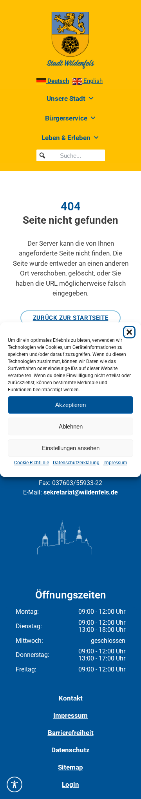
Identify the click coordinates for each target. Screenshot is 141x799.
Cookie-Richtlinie (31, 462)
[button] (129, 332)
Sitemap (70, 767)
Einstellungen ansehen (70, 448)
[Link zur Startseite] (70, 40)
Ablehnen (71, 426)
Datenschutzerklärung (76, 462)
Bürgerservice (66, 118)
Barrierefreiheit (71, 733)
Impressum (115, 462)
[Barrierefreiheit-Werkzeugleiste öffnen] (14, 784)
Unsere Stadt (66, 98)
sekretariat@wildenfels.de (80, 492)
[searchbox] (70, 155)
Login (70, 784)
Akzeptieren (70, 404)
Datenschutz (70, 750)
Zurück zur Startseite (70, 317)
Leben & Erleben (66, 138)
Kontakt (71, 698)
